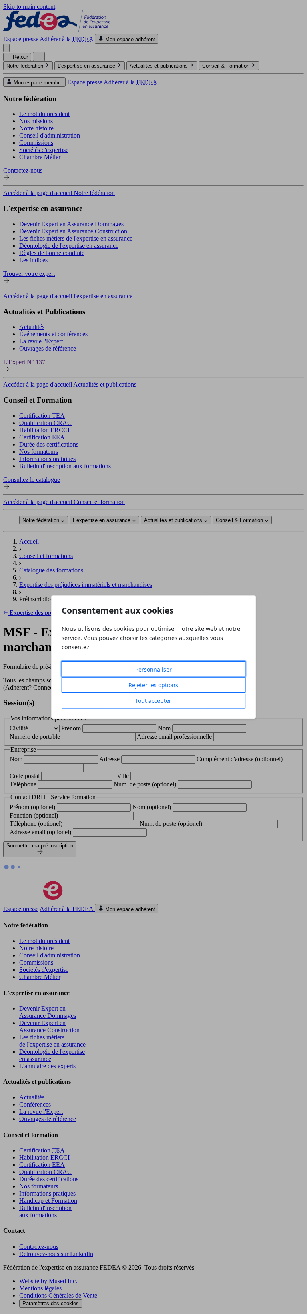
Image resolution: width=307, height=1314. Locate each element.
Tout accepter (153, 700)
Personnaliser (153, 669)
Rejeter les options (153, 685)
